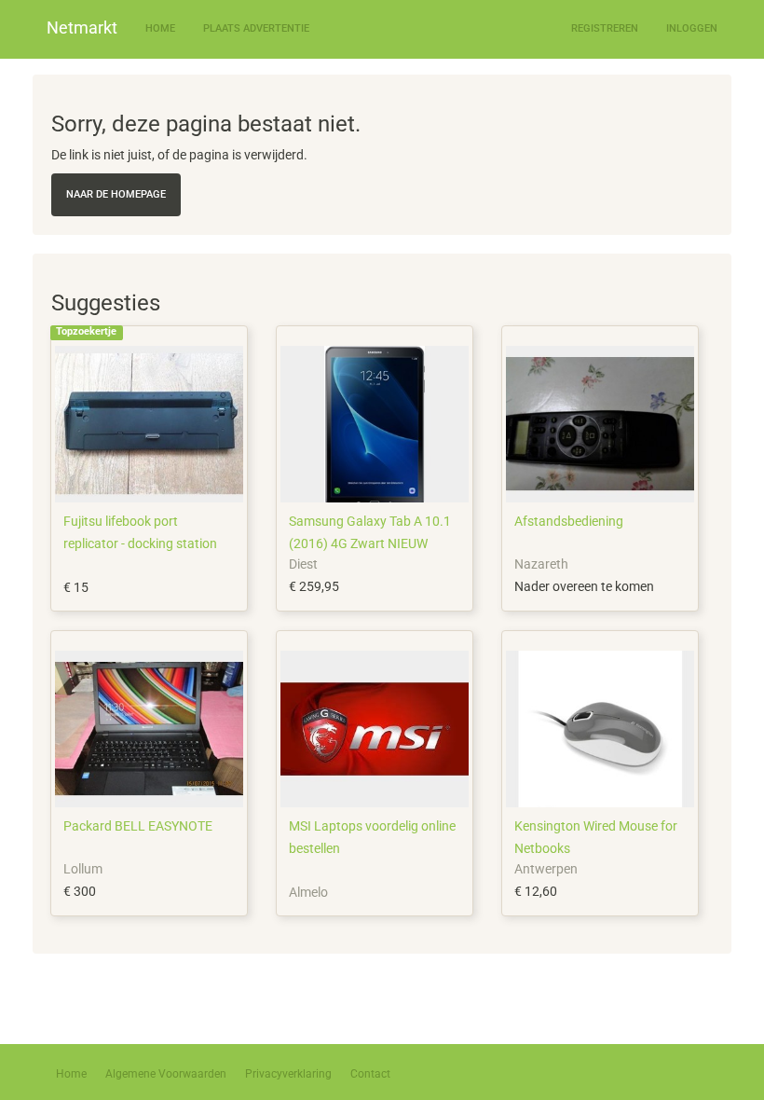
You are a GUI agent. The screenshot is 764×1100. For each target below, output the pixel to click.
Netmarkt (82, 27)
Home (160, 28)
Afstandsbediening (568, 521)
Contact (370, 1073)
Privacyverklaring (288, 1073)
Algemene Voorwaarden (165, 1073)
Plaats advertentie (256, 28)
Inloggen (691, 28)
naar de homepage (116, 194)
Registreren (604, 28)
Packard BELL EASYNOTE (137, 825)
